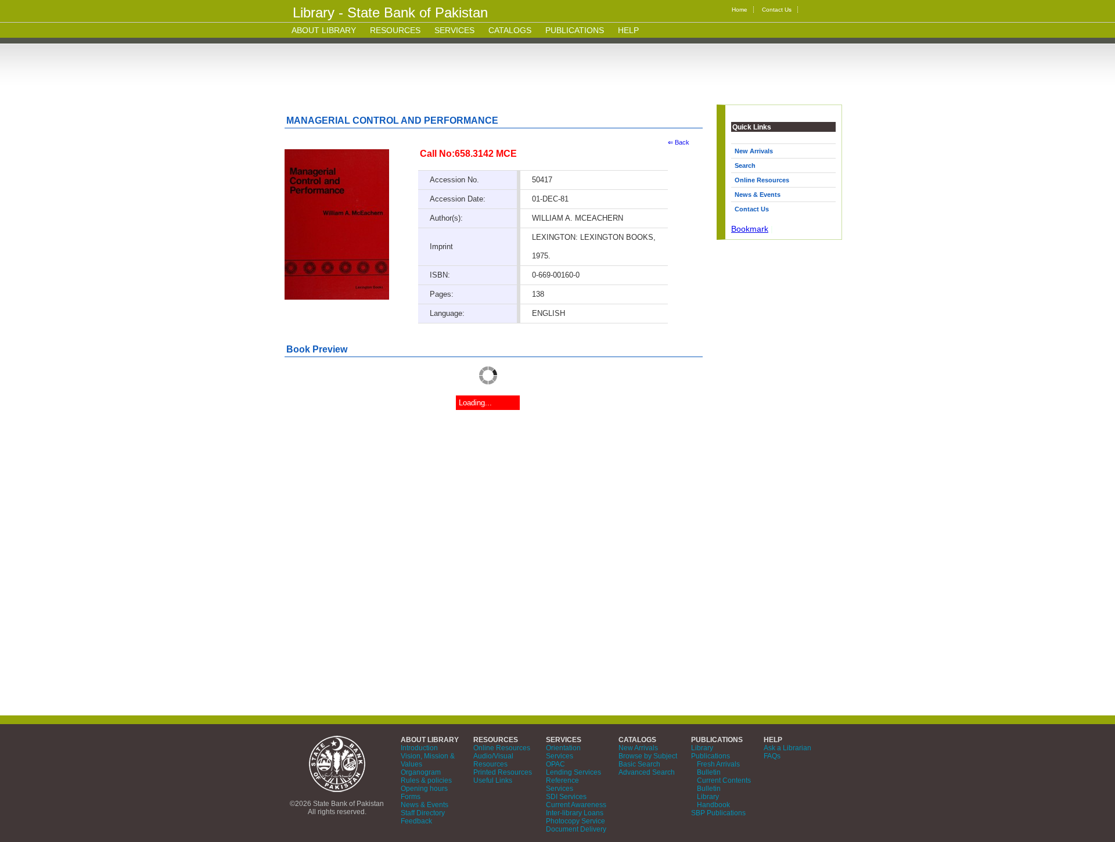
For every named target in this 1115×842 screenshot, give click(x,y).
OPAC (555, 764)
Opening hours (424, 789)
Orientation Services (563, 752)
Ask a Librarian (787, 748)
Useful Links (492, 780)
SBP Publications (718, 813)
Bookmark (749, 228)
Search (745, 165)
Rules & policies (426, 780)
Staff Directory (423, 813)
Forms (410, 797)
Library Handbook (713, 801)
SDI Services (566, 797)
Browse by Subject (647, 756)
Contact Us (777, 9)
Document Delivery (576, 829)
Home (739, 9)
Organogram (421, 772)
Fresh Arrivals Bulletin (718, 768)
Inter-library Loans (574, 813)
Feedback (416, 821)
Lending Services (573, 772)
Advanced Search (646, 772)
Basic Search (639, 764)
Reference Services (562, 784)
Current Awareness (576, 805)
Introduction (419, 748)
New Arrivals (754, 150)
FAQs (772, 756)
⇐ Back (678, 142)
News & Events (757, 194)
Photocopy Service (575, 821)
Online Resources (762, 180)
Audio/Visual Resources (493, 760)
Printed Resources (502, 772)
